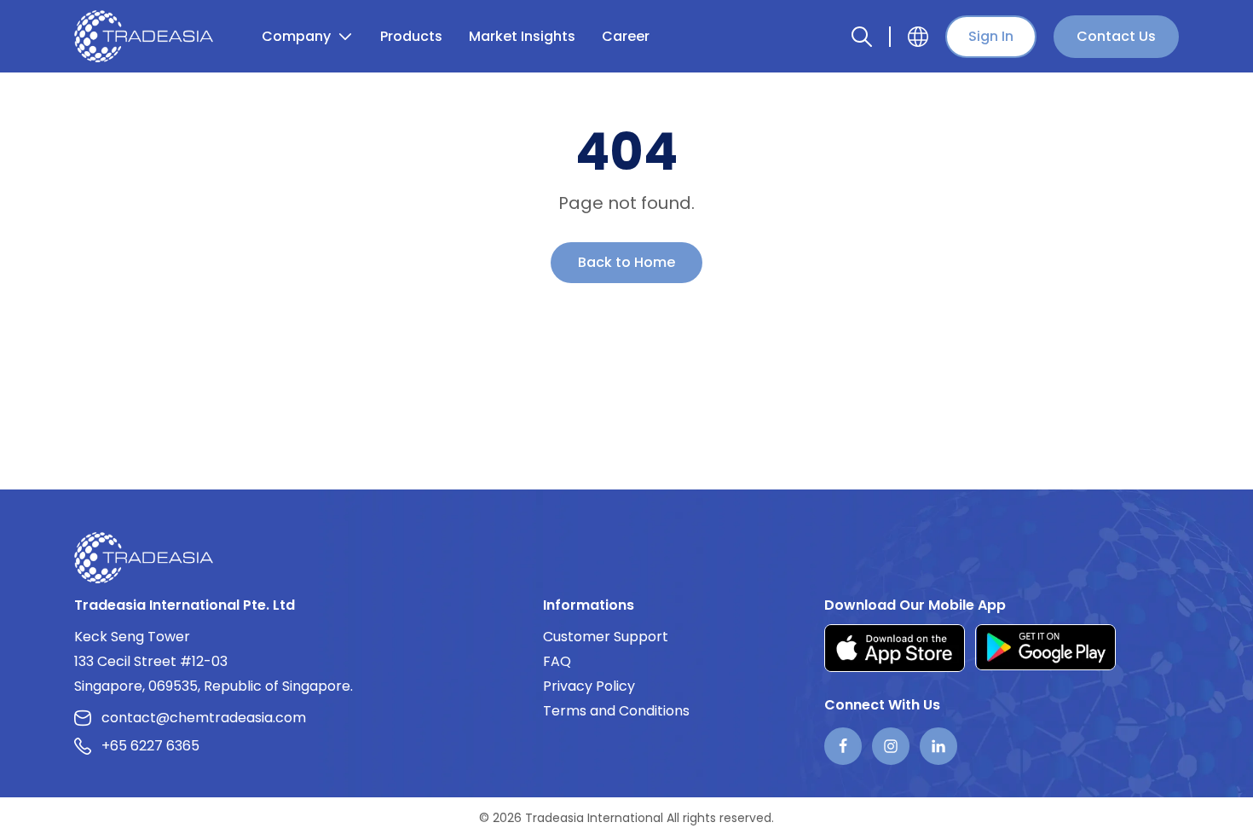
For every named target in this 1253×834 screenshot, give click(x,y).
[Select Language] (918, 36)
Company (296, 36)
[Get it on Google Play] (1045, 647)
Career (626, 36)
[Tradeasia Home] (143, 557)
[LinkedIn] (938, 746)
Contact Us (1116, 36)
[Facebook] (843, 746)
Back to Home (626, 262)
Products (411, 36)
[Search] (862, 36)
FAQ (557, 661)
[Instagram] (890, 746)
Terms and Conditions (616, 711)
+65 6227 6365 (150, 746)
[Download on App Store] (894, 647)
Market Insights (522, 36)
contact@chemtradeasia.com (203, 717)
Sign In (990, 36)
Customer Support (605, 636)
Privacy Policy (589, 686)
